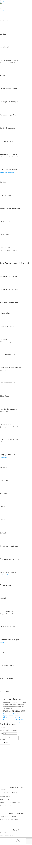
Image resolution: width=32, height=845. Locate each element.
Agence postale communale (11, 716)
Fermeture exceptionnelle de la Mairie (13, 720)
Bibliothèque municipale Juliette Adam (13, 718)
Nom (1, 727)
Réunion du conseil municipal (11, 714)
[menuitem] (16, 9)
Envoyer (5, 742)
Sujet (1, 733)
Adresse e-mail (4, 730)
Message (2, 739)
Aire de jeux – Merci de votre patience (13, 722)
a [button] (0, 9)
